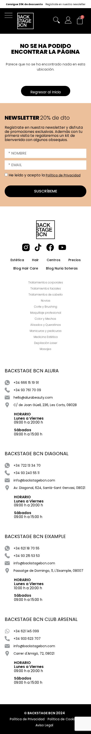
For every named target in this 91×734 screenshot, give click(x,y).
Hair (35, 260)
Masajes (45, 349)
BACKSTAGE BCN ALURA (32, 370)
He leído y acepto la (44, 175)
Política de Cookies (63, 719)
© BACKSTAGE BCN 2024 (44, 713)
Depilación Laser (45, 343)
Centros (53, 260)
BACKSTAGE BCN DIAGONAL (36, 453)
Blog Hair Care (25, 268)
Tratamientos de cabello (45, 294)
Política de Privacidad (63, 175)
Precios (74, 260)
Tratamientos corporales (45, 282)
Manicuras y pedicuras (46, 331)
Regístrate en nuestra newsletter (65, 4)
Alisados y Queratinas (45, 325)
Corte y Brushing (45, 307)
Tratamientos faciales (45, 288)
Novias (45, 301)
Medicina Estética (46, 337)
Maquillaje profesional (45, 313)
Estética (17, 260)
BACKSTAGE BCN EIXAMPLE (35, 536)
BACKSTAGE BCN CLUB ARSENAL (41, 619)
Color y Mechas (45, 319)
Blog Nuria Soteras (62, 268)
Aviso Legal (44, 725)
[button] (10, 16)
